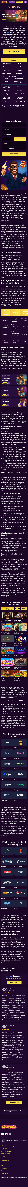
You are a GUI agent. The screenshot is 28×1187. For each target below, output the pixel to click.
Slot (23, 608)
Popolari (3, 608)
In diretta (10, 609)
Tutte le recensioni (14, 1102)
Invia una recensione (14, 982)
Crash (16, 608)
